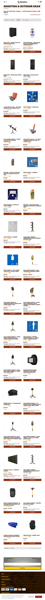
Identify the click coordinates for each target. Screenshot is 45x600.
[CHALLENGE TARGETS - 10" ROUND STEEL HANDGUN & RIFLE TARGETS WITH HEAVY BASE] (32, 393)
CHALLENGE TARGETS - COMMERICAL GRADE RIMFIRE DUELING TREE (31, 471)
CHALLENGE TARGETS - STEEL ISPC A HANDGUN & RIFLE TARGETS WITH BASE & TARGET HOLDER (31, 304)
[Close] (43, 595)
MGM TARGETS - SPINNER (10, 237)
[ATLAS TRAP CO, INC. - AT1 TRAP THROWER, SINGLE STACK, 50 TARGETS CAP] (32, 129)
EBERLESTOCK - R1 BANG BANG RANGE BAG (12, 404)
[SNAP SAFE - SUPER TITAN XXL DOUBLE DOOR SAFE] (13, 32)
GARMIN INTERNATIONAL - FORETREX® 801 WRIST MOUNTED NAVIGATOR (30, 371)
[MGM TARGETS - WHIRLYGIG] (32, 97)
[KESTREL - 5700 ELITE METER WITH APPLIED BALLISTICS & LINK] (13, 162)
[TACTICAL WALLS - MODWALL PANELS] (13, 459)
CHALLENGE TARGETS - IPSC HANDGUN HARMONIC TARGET (31, 271)
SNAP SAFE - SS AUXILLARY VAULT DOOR (30, 75)
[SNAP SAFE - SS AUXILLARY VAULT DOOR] (32, 64)
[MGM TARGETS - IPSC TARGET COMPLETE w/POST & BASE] (13, 260)
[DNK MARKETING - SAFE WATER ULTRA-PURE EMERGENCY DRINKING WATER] (32, 32)
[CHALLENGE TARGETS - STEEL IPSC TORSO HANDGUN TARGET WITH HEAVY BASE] (13, 360)
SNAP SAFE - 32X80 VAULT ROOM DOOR (13, 75)
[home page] (22, 2)
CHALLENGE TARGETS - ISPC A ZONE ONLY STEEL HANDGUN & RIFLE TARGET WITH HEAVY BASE (13, 437)
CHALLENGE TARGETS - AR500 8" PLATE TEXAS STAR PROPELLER (12, 140)
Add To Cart (12, 51)
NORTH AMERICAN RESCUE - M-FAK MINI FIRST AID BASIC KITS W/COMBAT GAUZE (12, 504)
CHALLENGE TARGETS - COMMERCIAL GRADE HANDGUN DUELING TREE (31, 238)
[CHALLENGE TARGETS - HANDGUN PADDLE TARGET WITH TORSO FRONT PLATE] (13, 292)
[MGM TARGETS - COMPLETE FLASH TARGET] (13, 194)
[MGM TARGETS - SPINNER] (13, 227)
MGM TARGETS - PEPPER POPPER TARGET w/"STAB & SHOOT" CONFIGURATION (31, 338)
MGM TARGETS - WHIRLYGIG (30, 107)
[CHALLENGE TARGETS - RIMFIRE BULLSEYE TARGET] (32, 493)
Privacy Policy (10, 598)
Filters (6, 14)
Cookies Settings (31, 596)
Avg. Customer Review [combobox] (35, 14)
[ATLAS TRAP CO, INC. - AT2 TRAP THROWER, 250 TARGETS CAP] (13, 97)
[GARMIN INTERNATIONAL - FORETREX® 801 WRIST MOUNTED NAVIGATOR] (32, 360)
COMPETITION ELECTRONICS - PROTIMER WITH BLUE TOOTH (12, 536)
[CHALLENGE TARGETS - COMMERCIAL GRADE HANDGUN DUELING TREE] (32, 227)
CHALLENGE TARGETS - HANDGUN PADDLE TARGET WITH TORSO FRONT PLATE (12, 303)
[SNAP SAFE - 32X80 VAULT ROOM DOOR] (13, 64)
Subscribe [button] (22, 568)
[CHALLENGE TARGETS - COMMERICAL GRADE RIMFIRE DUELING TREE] (32, 459)
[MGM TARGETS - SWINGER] (32, 162)
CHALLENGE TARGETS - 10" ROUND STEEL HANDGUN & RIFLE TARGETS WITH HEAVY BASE (32, 404)
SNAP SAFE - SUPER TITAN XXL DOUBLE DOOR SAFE (12, 43)
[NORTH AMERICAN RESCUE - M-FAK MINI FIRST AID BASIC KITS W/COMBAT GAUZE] (13, 493)
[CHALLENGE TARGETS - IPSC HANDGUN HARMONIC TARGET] (32, 260)
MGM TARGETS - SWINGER (30, 172)
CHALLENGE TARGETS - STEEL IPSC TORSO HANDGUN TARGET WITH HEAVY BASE (12, 371)
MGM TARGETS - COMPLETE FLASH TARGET (11, 205)
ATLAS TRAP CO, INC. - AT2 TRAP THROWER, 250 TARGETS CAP (12, 108)
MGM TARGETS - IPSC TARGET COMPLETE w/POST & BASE (12, 271)
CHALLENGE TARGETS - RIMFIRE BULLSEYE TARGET (32, 504)
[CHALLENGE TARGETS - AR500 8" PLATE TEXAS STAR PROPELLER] (13, 129)
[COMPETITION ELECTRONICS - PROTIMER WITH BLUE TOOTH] (13, 525)
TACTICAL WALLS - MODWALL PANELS (11, 470)
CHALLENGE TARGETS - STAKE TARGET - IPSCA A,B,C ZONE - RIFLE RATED (31, 437)
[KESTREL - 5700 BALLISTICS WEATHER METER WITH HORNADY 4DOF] (32, 194)
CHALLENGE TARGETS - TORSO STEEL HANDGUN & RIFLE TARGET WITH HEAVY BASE (12, 338)
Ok (38, 596)
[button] (4, 2)
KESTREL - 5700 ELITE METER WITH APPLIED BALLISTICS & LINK (12, 173)
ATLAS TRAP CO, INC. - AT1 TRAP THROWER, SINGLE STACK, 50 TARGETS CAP (32, 140)
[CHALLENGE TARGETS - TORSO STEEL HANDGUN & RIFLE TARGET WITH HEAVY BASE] (13, 326)
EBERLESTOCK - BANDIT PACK (31, 535)
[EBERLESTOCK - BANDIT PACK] (32, 525)
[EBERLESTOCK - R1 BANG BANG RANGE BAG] (13, 393)
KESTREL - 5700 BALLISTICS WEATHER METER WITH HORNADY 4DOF (32, 205)
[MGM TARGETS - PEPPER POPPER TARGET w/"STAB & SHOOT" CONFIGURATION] (32, 326)
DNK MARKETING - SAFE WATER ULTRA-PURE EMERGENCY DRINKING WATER (31, 43)
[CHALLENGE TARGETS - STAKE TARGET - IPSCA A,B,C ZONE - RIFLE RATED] (32, 426)
